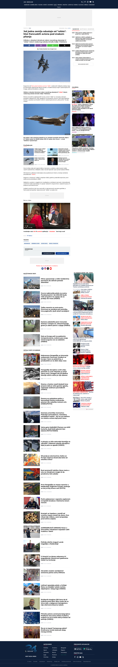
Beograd (63, 648)
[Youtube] (51, 268)
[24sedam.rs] (28, 2)
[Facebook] (85, 2)
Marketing (49, 661)
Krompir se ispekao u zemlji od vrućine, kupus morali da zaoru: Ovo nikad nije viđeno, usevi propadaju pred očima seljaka (55, 516)
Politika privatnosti (66, 661)
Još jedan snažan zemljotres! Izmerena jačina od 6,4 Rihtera (53, 572)
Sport (45, 5)
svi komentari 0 (48, 253)
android (39, 231)
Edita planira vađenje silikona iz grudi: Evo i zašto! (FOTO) (83, 33)
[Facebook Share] (29, 45)
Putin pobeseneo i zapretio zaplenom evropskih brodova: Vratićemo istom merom (55, 501)
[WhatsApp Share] (52, 45)
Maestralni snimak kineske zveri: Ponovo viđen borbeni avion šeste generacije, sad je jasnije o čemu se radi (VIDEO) (64, 150)
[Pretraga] (82, 2)
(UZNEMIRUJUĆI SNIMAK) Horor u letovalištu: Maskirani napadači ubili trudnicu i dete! (55, 529)
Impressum (42, 661)
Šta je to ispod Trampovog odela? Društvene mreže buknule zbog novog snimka (54, 630)
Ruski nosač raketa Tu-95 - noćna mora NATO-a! (39, 159)
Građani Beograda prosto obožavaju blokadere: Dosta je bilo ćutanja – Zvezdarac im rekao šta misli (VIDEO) (84, 52)
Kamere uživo (33, 5)
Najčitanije (83, 29)
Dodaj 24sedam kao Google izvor (48, 49)
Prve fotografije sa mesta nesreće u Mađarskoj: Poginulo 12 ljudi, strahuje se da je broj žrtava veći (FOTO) (55, 486)
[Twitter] (93, 2)
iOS (34, 231)
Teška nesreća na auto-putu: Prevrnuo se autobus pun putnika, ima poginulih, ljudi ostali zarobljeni (55, 309)
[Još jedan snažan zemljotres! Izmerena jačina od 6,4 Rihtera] (31, 575)
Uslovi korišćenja (77, 661)
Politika (40, 5)
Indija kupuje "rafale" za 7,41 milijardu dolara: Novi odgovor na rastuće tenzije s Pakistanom (40, 150)
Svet (55, 5)
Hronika (59, 5)
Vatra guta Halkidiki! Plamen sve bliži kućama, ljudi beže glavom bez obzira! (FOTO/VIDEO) (55, 429)
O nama (29, 661)
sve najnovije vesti (83, 64)
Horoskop (92, 5)
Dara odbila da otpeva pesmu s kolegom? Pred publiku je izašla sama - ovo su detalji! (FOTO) (81, 129)
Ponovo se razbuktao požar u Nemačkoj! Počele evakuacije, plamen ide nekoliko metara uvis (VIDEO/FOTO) (54, 401)
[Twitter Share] (64, 45)
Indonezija (27, 243)
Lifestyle (70, 5)
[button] (47, 216)
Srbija (86, 5)
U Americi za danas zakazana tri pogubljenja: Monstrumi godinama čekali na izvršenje (54, 558)
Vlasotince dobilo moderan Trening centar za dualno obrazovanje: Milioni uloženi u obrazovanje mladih (83, 149)
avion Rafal (44, 243)
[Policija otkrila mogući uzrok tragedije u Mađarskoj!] (31, 546)
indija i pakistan (53, 243)
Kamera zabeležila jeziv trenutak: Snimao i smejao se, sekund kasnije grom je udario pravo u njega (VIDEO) (55, 323)
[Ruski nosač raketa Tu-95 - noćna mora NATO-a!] (28, 161)
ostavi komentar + (62, 253)
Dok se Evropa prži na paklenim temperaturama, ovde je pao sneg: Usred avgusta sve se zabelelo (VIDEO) (54, 339)
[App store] (78, 649)
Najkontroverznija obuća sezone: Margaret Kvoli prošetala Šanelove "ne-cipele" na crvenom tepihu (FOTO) (84, 45)
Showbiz (50, 5)
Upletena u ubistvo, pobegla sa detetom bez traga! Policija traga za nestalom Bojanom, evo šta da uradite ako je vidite (84, 39)
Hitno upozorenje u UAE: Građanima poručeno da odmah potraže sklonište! (55, 280)
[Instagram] (88, 2)
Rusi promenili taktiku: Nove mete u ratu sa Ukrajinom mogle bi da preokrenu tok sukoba (55, 472)
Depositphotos (87, 661)
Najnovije (27, 5)
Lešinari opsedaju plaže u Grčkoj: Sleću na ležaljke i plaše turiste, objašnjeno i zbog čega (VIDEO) (54, 587)
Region (59, 7)
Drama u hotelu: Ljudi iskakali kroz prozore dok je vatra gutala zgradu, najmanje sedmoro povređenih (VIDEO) (54, 386)
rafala (60, 92)
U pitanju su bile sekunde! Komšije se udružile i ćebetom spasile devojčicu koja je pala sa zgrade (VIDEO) (55, 443)
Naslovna (25, 28)
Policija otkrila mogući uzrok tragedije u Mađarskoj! (52, 543)
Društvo (65, 5)
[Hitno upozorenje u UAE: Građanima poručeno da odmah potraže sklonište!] (31, 283)
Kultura (81, 5)
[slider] (30, 227)
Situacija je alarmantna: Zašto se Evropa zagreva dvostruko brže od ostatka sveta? (54, 457)
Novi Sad (63, 655)
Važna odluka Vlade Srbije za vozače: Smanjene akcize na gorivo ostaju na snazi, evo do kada (84, 59)
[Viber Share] (41, 45)
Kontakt (35, 661)
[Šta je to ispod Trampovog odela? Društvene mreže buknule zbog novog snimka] (31, 632)
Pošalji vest (57, 661)
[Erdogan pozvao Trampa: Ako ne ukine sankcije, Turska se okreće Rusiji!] (52, 161)
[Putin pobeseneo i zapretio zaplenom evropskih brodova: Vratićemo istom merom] (31, 503)
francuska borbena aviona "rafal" (41, 86)
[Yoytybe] (90, 2)
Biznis (76, 5)
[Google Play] (87, 649)
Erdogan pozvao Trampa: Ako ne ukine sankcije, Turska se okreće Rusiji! (64, 159)
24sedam (52, 231)
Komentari (90, 29)
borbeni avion (35, 243)
